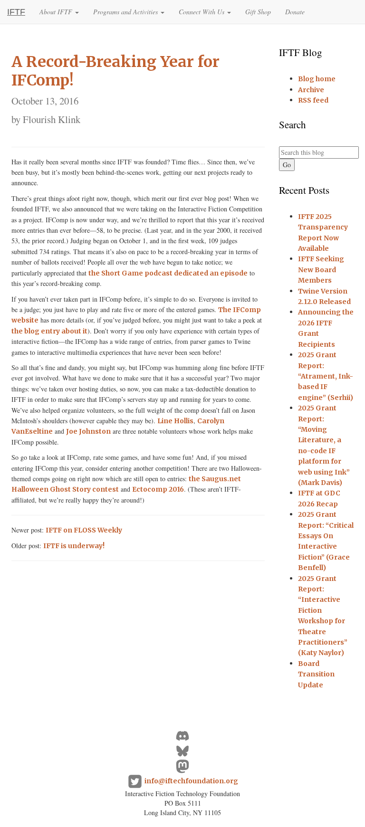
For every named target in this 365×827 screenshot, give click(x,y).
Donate (295, 11)
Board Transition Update (316, 674)
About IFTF (56, 11)
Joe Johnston (88, 431)
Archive (311, 90)
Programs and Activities (126, 11)
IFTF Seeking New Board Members (321, 270)
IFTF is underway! (74, 546)
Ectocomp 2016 (158, 489)
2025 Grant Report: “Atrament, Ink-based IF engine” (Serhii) (325, 376)
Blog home (317, 79)
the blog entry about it (49, 331)
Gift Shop (258, 11)
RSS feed (313, 100)
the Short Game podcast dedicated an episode (168, 273)
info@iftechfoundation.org (191, 781)
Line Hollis (175, 421)
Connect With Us (202, 11)
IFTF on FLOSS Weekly (84, 530)
